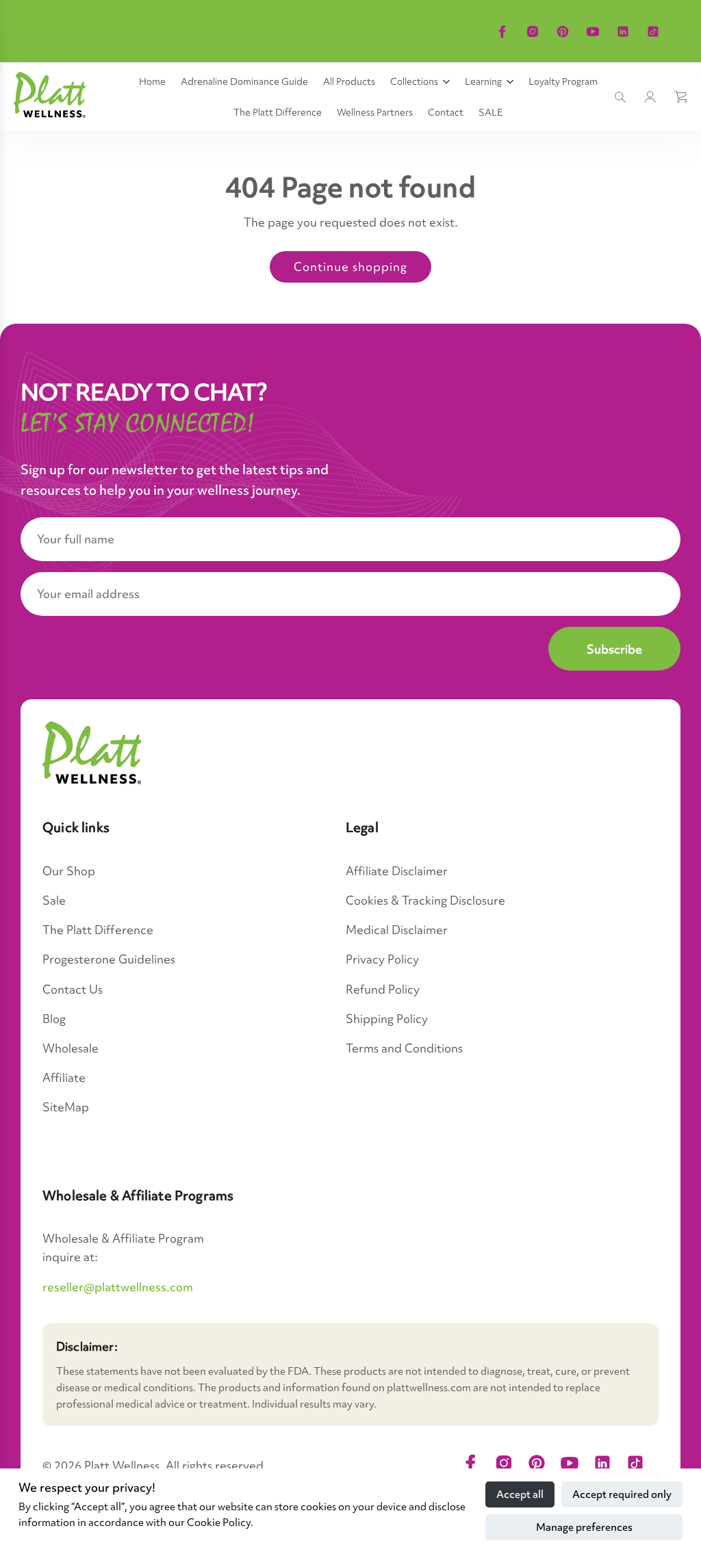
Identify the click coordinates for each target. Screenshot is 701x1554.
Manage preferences (584, 1527)
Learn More (613, 16)
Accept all (520, 1494)
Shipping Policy (387, 1018)
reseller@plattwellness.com (117, 1287)
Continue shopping (350, 266)
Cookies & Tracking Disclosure (425, 900)
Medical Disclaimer (397, 929)
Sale (54, 900)
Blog (54, 1018)
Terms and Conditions (404, 1048)
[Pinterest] (563, 31)
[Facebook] (502, 31)
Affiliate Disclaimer (397, 871)
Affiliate (64, 1077)
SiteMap (65, 1107)
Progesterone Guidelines (108, 959)
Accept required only (622, 1494)
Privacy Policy (382, 959)
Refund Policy (383, 989)
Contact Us (72, 989)
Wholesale (70, 1048)
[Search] (620, 97)
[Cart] (680, 97)
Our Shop (68, 871)
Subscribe (614, 649)
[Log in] (650, 97)
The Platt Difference (97, 929)
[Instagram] (533, 31)
